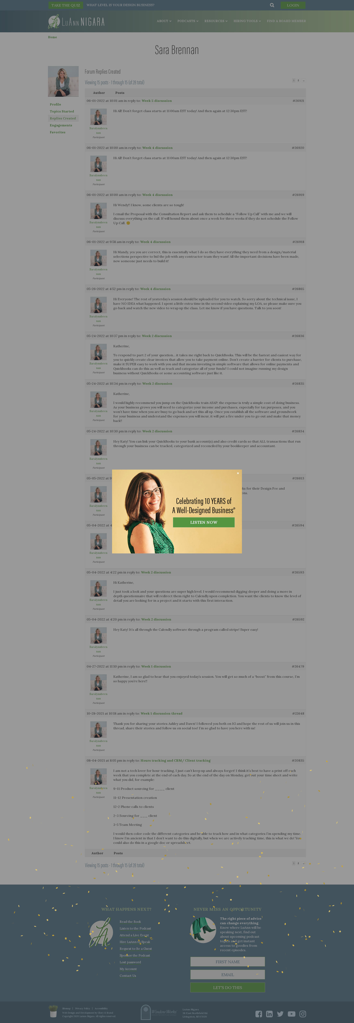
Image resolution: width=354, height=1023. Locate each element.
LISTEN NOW (203, 522)
